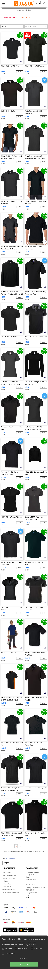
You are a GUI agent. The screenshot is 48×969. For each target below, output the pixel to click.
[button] (36, 3)
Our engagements (8, 890)
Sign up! (7, 863)
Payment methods (8, 878)
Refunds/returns (7, 884)
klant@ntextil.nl (31, 875)
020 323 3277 (30, 885)
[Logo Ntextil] (24, 4)
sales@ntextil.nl (31, 879)
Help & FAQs (6, 887)
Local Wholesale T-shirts (10, 892)
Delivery (5, 881)
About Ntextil (6, 872)
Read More (32, 945)
